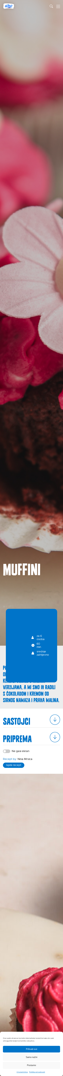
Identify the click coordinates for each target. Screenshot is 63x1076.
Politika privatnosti (37, 1072)
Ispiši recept (13, 765)
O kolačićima (22, 1072)
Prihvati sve (31, 1049)
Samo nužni (31, 1057)
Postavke (31, 1065)
